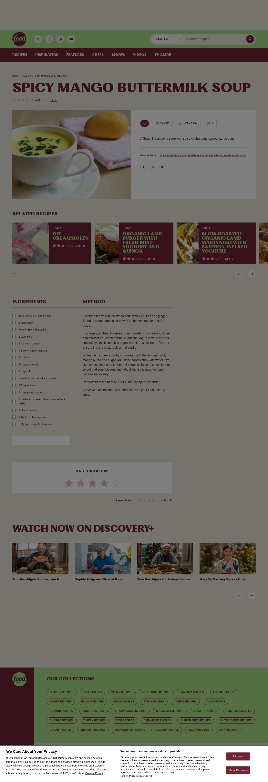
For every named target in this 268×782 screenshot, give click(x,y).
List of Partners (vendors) (136, 776)
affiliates (37, 757)
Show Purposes (238, 770)
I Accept (238, 756)
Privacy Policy (94, 773)
